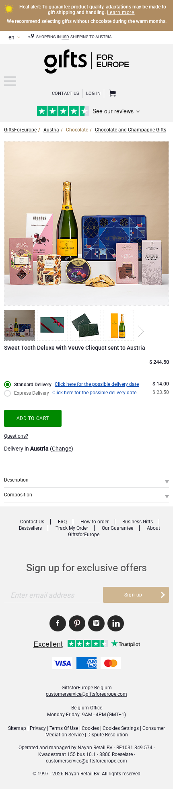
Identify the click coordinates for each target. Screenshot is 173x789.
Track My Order (72, 528)
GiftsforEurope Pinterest (77, 623)
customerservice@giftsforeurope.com (86, 694)
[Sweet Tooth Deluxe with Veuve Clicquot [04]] (119, 325)
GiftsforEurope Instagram (96, 623)
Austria (103, 37)
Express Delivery (31, 393)
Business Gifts (137, 522)
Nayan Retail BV (95, 747)
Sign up (133, 595)
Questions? (16, 436)
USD (65, 37)
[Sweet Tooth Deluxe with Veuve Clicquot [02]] (53, 325)
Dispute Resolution (107, 735)
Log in (93, 93)
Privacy (38, 728)
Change (61, 448)
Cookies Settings (121, 728)
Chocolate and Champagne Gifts (130, 130)
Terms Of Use (63, 728)
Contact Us (65, 93)
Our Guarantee (117, 528)
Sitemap (17, 728)
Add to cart (32, 418)
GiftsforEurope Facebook (57, 623)
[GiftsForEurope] (10, 81)
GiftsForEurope (20, 130)
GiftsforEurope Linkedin (115, 623)
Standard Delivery (32, 384)
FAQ (62, 522)
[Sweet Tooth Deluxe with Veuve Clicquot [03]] (86, 325)
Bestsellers (30, 528)
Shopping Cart (111, 93)
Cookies (90, 728)
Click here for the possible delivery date (97, 384)
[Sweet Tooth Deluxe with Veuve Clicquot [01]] (20, 325)
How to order (94, 522)
